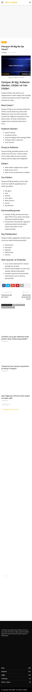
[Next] (7, 576)
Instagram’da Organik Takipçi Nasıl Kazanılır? (19, 429)
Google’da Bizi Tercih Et (10, 410)
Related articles (6, 305)
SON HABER (12, 690)
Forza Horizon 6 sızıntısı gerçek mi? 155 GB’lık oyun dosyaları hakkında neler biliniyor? (20, 560)
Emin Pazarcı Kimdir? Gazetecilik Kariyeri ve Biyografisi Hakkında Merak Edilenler (19, 542)
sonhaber (4, 52)
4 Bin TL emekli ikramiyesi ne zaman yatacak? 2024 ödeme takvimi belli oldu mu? (20, 569)
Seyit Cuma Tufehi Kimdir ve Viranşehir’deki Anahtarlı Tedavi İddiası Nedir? (20, 551)
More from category (8, 307)
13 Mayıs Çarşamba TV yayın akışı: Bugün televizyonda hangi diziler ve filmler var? (20, 471)
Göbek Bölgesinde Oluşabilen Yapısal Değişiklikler (18, 438)
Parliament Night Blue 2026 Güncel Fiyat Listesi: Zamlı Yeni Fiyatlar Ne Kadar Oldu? (20, 488)
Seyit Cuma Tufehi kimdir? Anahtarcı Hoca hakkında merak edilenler (20, 517)
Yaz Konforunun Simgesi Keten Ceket (20, 421)
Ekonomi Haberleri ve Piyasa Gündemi (19, 445)
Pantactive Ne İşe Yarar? (6, 296)
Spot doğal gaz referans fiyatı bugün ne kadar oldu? (20, 479)
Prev (4, 404)
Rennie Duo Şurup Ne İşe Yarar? (26, 297)
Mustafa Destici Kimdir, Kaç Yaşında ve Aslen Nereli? (19, 525)
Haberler (4, 42)
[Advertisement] (16, 22)
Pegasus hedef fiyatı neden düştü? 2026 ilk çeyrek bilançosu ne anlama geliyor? (19, 508)
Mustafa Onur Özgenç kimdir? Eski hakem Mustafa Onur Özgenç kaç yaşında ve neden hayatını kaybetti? (16, 498)
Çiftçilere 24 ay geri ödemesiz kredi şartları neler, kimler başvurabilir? (15, 338)
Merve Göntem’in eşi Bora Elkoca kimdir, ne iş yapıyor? (20, 533)
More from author (18, 305)
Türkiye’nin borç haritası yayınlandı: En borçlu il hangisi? (15, 367)
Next (8, 404)
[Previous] (4, 576)
